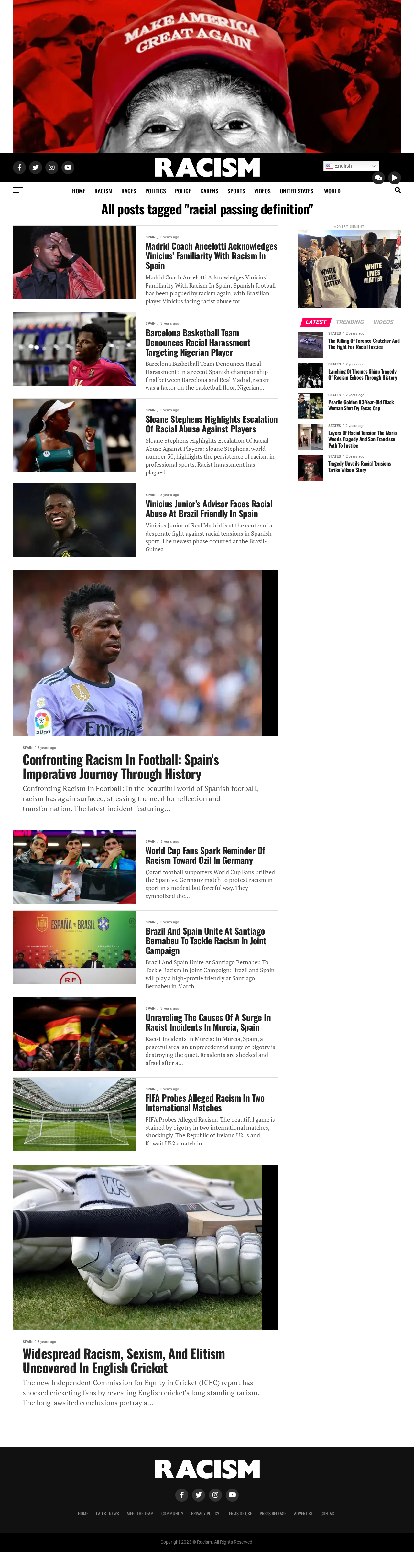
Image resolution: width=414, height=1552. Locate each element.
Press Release (273, 1513)
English (342, 165)
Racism (103, 191)
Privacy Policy (205, 1513)
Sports (236, 191)
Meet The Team (140, 1513)
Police (183, 191)
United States (296, 191)
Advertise (303, 1513)
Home (78, 191)
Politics (155, 191)
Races (128, 191)
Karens (209, 191)
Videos (262, 191)
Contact (328, 1513)
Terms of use (239, 1513)
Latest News (107, 1513)
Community (172, 1513)
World (332, 191)
